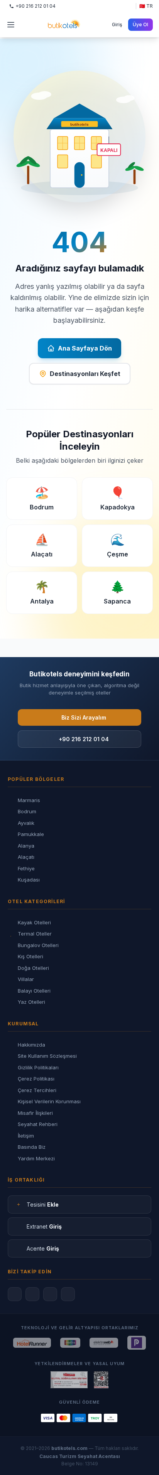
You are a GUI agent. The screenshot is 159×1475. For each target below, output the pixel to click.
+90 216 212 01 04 (84, 739)
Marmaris (29, 800)
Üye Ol (140, 24)
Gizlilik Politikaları (38, 1067)
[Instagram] (32, 1294)
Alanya (26, 846)
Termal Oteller (35, 934)
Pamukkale (31, 834)
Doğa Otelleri (33, 968)
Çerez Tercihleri (37, 1090)
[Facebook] (15, 1294)
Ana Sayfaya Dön (85, 348)
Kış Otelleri (30, 956)
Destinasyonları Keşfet (85, 374)
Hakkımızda (31, 1045)
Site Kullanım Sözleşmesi (47, 1056)
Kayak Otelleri (34, 922)
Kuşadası (29, 880)
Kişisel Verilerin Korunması (49, 1101)
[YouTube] (50, 1294)
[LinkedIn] (68, 1294)
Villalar (26, 979)
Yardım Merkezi (36, 1158)
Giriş (117, 24)
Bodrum (27, 811)
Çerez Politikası (36, 1078)
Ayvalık (26, 823)
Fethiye (26, 868)
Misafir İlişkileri (35, 1113)
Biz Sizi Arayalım (83, 717)
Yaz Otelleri (31, 1002)
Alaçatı (26, 857)
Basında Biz (32, 1147)
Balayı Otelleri (34, 991)
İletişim (26, 1136)
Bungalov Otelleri (38, 945)
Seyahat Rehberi (38, 1124)
